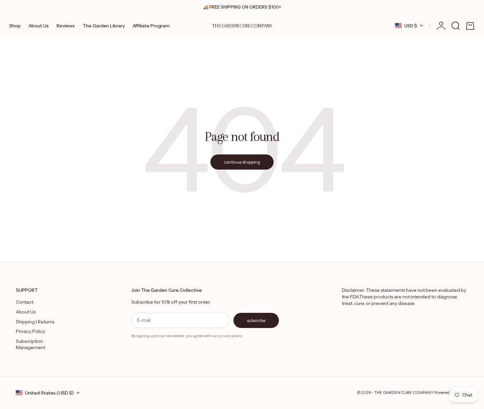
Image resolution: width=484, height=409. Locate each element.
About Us (39, 26)
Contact (24, 302)
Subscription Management (30, 344)
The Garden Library (104, 26)
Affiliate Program (151, 26)
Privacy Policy (30, 331)
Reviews (66, 26)
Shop (15, 26)
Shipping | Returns (35, 322)
